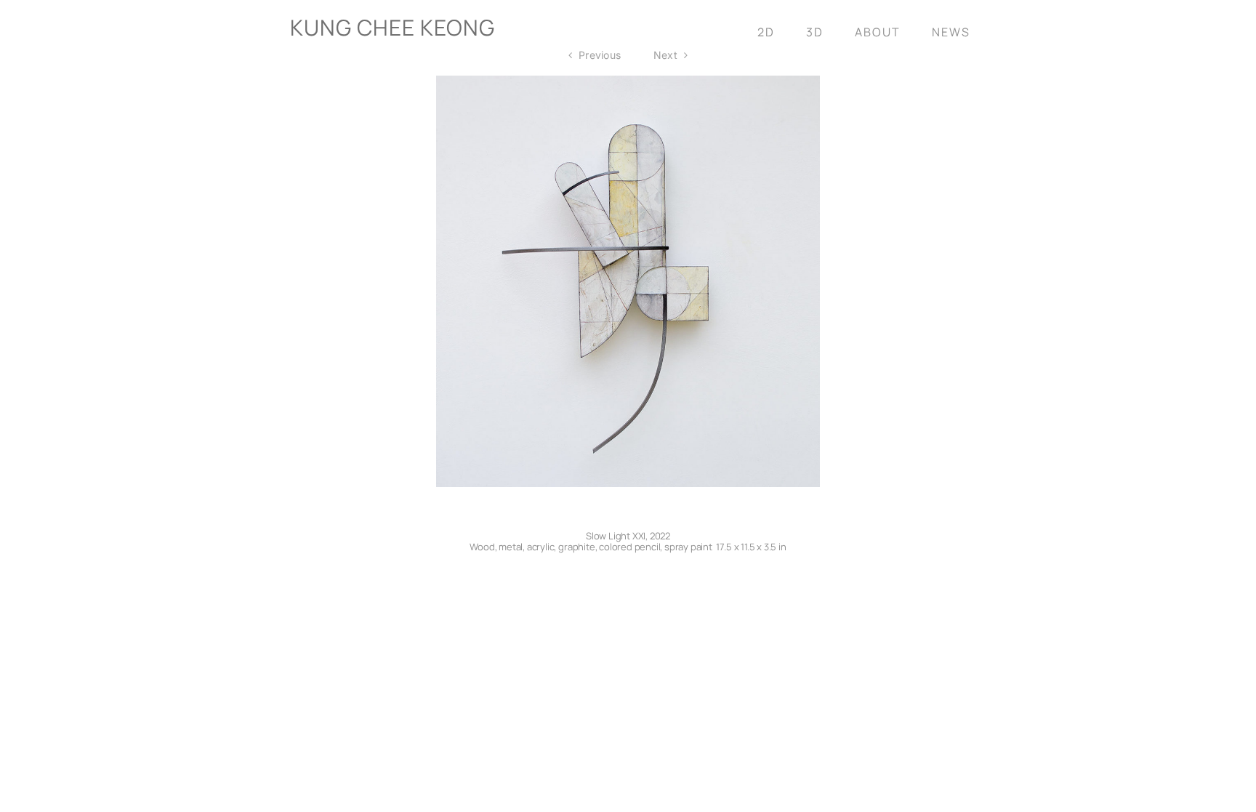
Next (665, 55)
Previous (600, 55)
